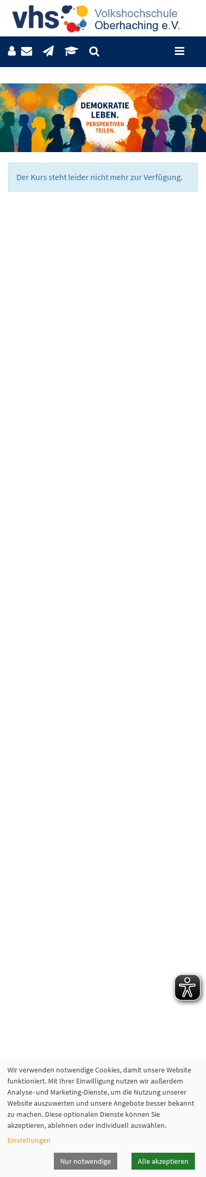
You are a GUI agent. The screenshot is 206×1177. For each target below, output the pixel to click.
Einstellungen (29, 1140)
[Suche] (94, 51)
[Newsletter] (48, 51)
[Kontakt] (27, 51)
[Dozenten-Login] (71, 51)
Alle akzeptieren (163, 1161)
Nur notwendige (85, 1161)
